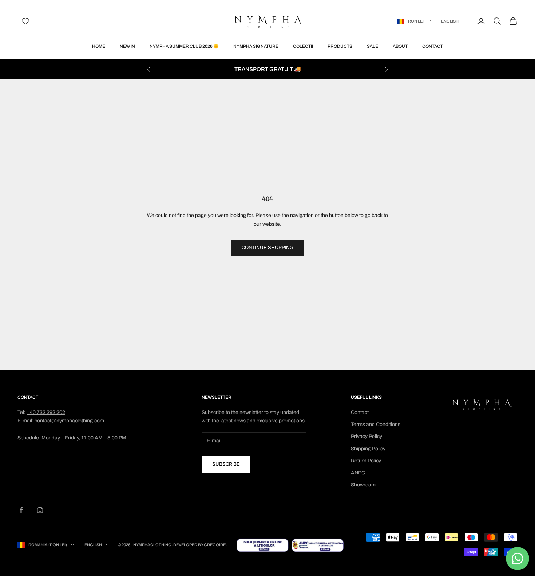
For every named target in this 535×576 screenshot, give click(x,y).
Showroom (363, 485)
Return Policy (366, 460)
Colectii (303, 46)
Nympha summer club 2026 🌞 (184, 46)
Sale (372, 46)
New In (127, 46)
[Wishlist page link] (25, 21)
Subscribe (226, 464)
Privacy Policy (366, 436)
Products (340, 46)
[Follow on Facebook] (21, 510)
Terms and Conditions (375, 424)
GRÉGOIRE (215, 545)
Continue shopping (267, 247)
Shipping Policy (368, 448)
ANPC (358, 473)
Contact (432, 46)
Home (98, 46)
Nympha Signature (255, 46)
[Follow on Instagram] (40, 510)
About (400, 46)
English (450, 21)
